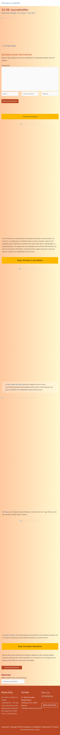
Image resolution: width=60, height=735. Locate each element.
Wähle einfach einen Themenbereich (14, 676)
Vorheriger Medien (9, 46)
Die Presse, (5, 512)
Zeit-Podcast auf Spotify (15, 384)
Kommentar (5, 65)
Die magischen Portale (9, 711)
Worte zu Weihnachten (9, 714)
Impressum (5, 727)
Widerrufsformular (49, 705)
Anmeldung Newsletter (11, 667)
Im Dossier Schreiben (8, 635)
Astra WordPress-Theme (31, 730)
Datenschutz (46, 727)
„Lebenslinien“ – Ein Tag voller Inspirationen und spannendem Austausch (9, 705)
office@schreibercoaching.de (31, 708)
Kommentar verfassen (9, 13)
